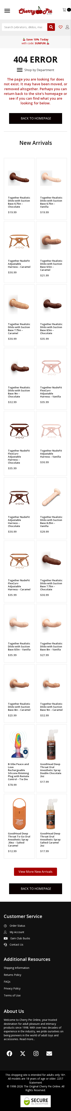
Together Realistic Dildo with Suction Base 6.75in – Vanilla (51, 202)
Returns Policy (12, 975)
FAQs (7, 981)
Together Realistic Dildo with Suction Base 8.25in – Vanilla (51, 521)
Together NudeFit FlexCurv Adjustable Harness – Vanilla (51, 392)
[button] (19, 189)
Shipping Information (16, 968)
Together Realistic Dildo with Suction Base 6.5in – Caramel (51, 265)
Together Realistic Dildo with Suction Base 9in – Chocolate (19, 392)
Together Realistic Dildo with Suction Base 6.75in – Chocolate (19, 202)
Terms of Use (12, 995)
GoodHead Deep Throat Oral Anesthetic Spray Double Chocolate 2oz (50, 770)
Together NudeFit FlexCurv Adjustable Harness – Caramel (19, 585)
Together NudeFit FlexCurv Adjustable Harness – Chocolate (19, 456)
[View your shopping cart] (64, 9)
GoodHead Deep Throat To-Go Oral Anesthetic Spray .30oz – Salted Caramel (19, 839)
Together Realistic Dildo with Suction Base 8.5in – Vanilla (19, 646)
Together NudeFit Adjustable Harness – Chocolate (19, 521)
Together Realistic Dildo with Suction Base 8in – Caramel (19, 706)
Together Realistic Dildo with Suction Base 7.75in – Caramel (19, 328)
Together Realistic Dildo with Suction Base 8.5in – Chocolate (51, 328)
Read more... (27, 1039)
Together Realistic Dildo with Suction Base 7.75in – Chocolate (51, 585)
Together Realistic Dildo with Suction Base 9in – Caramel (51, 706)
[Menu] (7, 11)
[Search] (51, 27)
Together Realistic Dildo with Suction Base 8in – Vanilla (51, 646)
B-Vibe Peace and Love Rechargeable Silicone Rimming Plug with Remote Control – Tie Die (18, 771)
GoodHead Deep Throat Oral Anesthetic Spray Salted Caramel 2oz (50, 839)
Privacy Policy (12, 988)
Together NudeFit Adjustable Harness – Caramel (19, 263)
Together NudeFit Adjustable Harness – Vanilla (51, 453)
